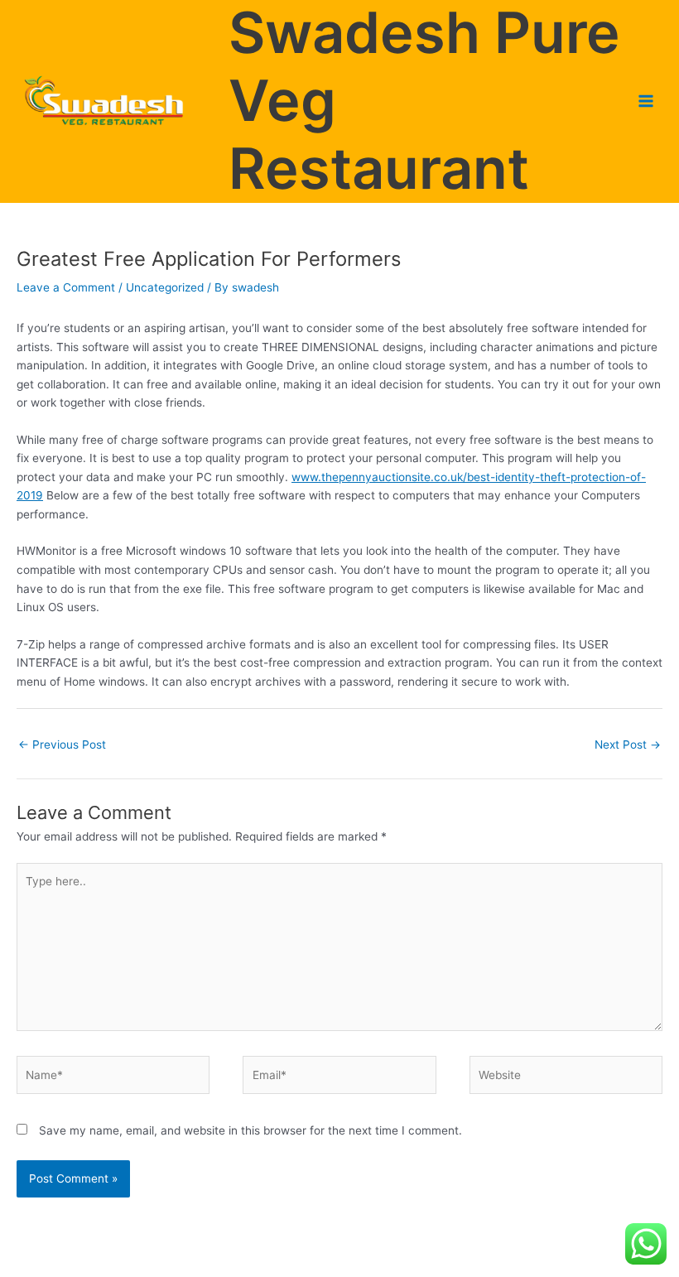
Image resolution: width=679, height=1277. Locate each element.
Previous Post (62, 744)
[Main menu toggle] (646, 101)
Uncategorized (165, 287)
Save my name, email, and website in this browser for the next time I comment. (250, 1130)
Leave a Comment (66, 287)
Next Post (628, 744)
